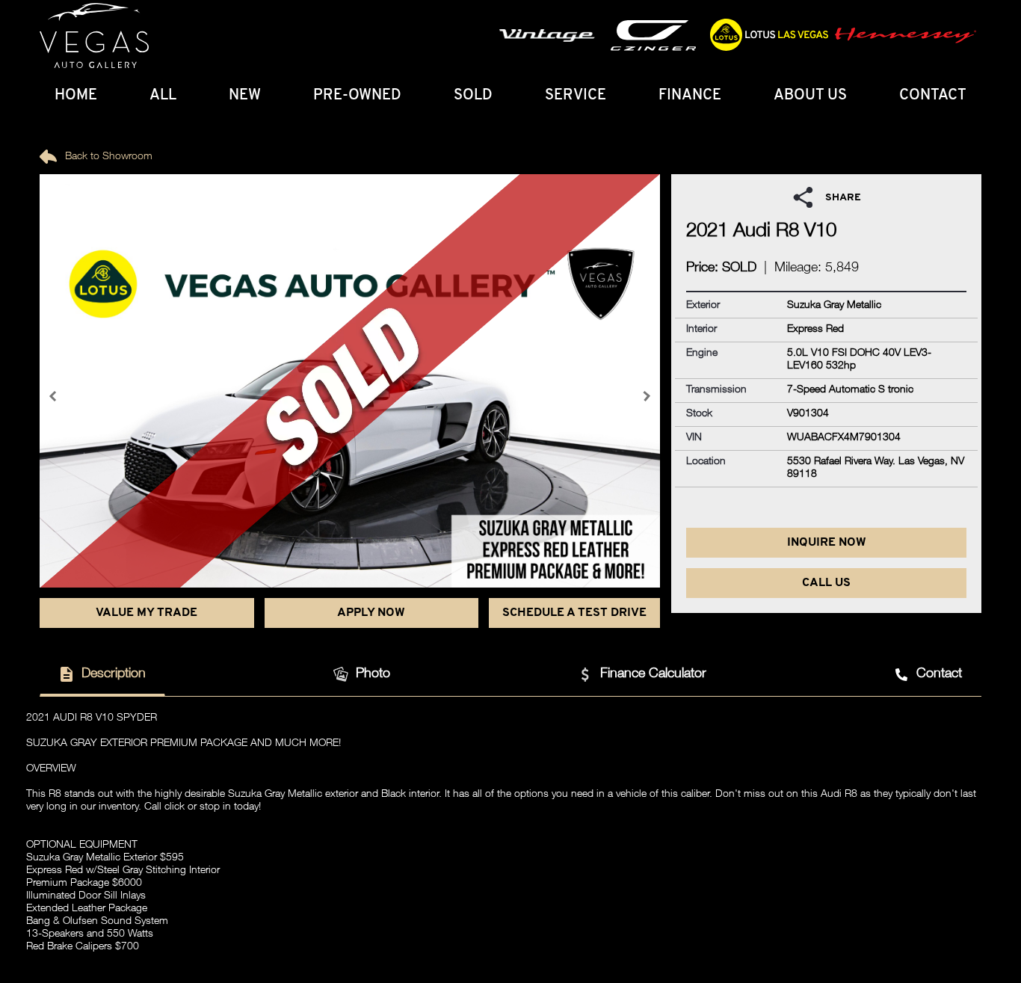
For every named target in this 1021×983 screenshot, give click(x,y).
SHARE (843, 197)
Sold (473, 95)
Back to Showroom (107, 157)
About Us (810, 95)
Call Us (826, 583)
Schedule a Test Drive (574, 613)
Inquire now (826, 543)
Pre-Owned (357, 95)
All (162, 95)
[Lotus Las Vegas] (94, 36)
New (245, 95)
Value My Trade (146, 613)
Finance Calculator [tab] (653, 674)
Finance (689, 95)
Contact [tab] (939, 674)
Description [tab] (113, 674)
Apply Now (371, 613)
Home (76, 95)
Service (575, 95)
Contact (932, 95)
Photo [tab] (373, 674)
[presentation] (55, 396)
